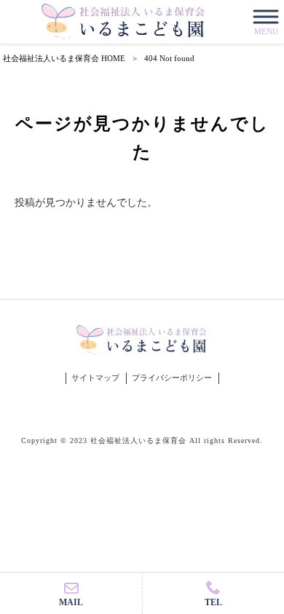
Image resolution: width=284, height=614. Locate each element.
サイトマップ (95, 377)
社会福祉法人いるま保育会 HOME (64, 58)
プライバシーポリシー (172, 377)
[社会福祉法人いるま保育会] (123, 22)
